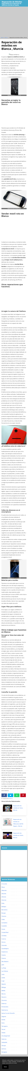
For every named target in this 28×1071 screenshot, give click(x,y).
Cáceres (4, 916)
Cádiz (3, 919)
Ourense (4, 1000)
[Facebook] (4, 795)
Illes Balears (5, 961)
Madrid (4, 984)
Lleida (3, 977)
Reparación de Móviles (12, 2)
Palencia (4, 1003)
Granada (4, 945)
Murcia (6, 37)
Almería (4, 897)
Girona (3, 942)
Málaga (4, 987)
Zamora (4, 1049)
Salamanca (5, 1010)
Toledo (3, 1032)
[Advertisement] (14, 22)
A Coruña (4, 884)
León (3, 974)
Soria (3, 1023)
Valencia (4, 1039)
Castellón (4, 926)
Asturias (4, 900)
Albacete (4, 890)
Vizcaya (4, 1045)
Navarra (4, 997)
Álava (3, 887)
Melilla (3, 990)
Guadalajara (5, 948)
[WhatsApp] (16, 795)
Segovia (4, 1016)
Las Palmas (5, 971)
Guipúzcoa (5, 952)
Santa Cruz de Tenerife (8, 1013)
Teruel (3, 1029)
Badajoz (4, 906)
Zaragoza (4, 1052)
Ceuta (3, 929)
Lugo (3, 981)
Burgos (4, 913)
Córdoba (4, 935)
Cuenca (4, 939)
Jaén (3, 965)
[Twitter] (10, 795)
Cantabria (4, 923)
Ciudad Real (5, 932)
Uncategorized (6, 1036)
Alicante (4, 893)
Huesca (4, 958)
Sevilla (3, 1019)
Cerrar (5, 1066)
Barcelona (4, 910)
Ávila (3, 903)
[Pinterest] (23, 795)
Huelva (4, 955)
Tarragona (5, 1026)
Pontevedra (5, 1007)
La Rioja (4, 968)
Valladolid (4, 1042)
